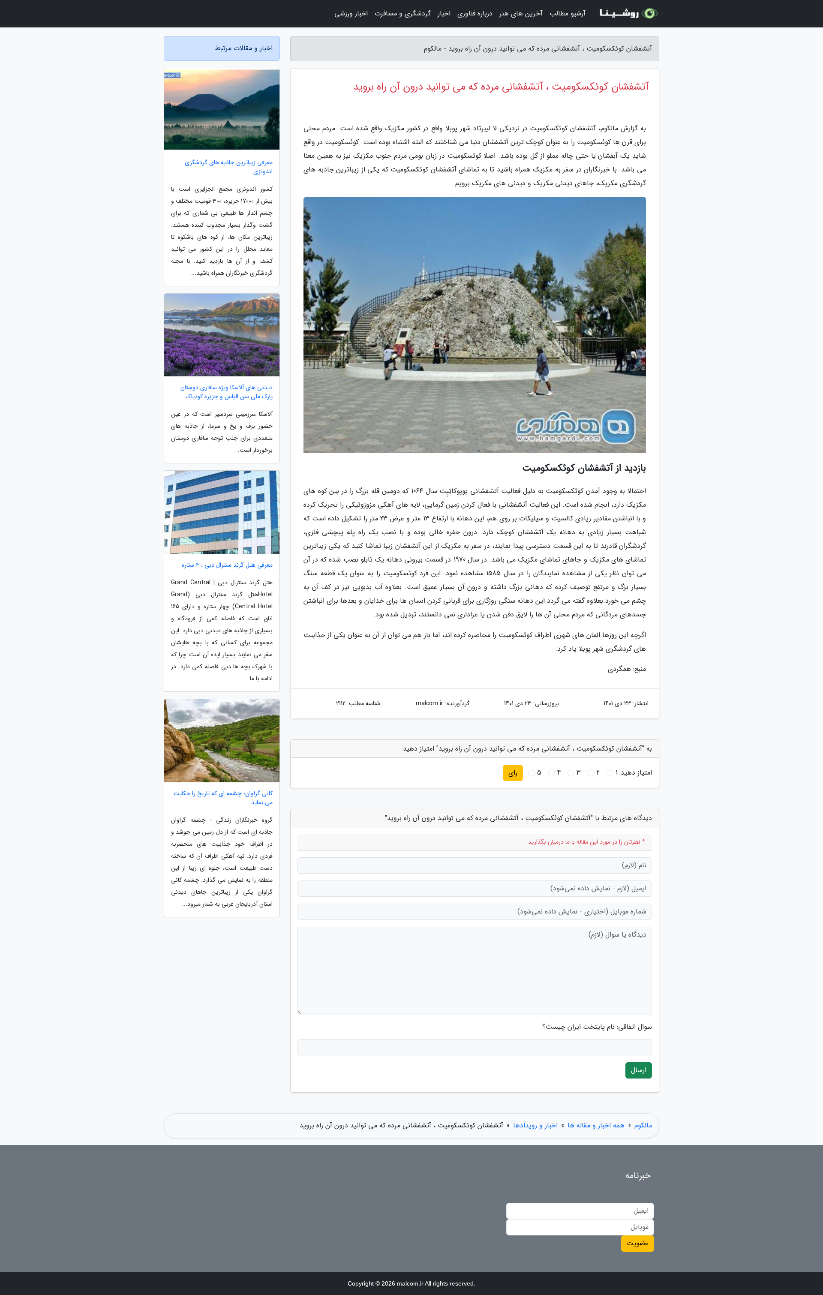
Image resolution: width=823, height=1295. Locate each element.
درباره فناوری (475, 13)
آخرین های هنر (521, 13)
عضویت (638, 1243)
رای (512, 772)
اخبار (444, 13)
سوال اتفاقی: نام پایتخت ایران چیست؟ (597, 1027)
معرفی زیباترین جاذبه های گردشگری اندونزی (229, 167)
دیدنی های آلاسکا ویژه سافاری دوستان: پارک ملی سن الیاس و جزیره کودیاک (226, 392)
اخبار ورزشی (351, 13)
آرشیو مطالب (568, 13)
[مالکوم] (627, 13)
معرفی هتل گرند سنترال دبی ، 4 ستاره (227, 565)
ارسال (638, 1070)
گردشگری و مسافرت (403, 13)
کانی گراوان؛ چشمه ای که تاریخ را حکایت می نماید (223, 798)
